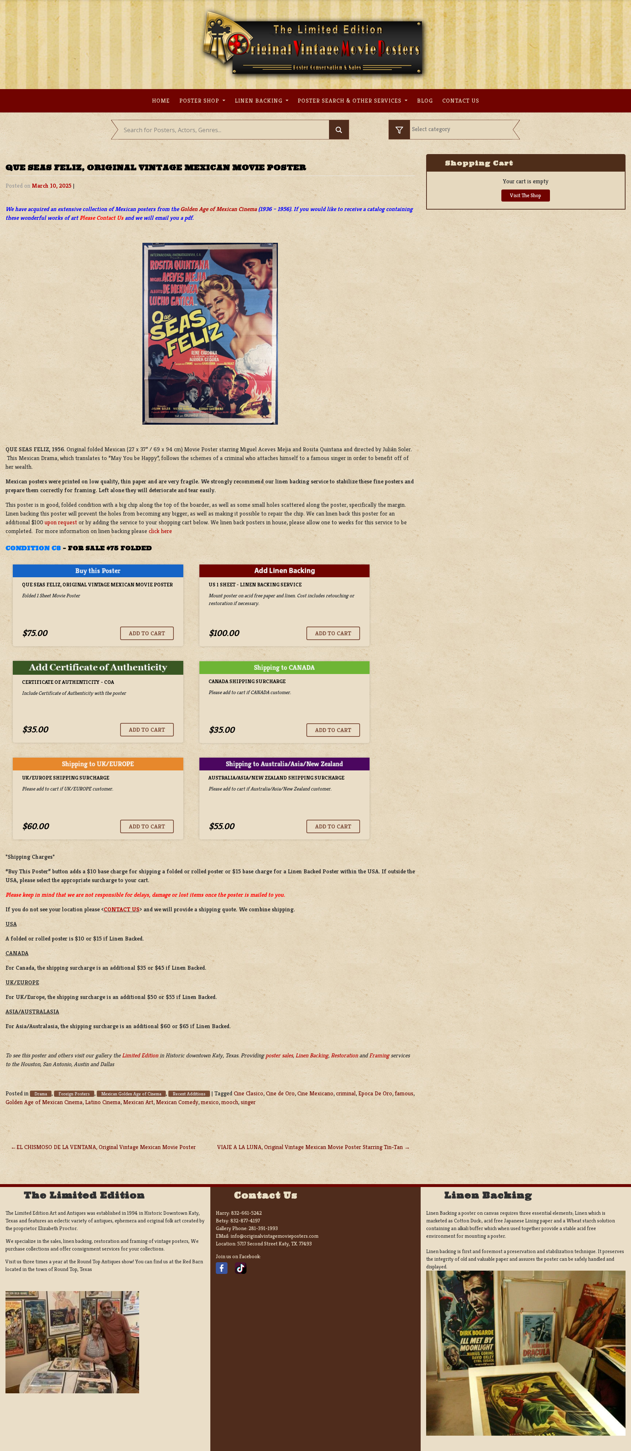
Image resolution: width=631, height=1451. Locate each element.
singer (248, 1102)
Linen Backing (259, 100)
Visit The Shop (525, 195)
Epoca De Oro (375, 1093)
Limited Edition (140, 1055)
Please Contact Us (101, 218)
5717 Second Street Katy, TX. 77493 (274, 1243)
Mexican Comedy (177, 1102)
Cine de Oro (280, 1093)
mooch (229, 1102)
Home (161, 100)
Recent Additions (189, 1094)
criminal (346, 1093)
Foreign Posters (74, 1094)
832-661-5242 (246, 1213)
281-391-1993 (263, 1228)
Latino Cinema (103, 1102)
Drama (40, 1094)
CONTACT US (121, 909)
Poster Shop (200, 100)
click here (160, 531)
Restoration (344, 1055)
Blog (425, 100)
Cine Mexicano (315, 1093)
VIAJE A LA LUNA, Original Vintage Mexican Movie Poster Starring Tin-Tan (310, 1147)
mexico (210, 1102)
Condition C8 (33, 548)
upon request (61, 522)
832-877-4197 (245, 1220)
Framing (379, 1055)
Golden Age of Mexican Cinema (218, 209)
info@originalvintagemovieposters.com (274, 1236)
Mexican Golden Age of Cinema (131, 1094)
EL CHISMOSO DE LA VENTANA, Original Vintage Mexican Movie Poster (106, 1147)
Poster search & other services (350, 100)
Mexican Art (138, 1102)
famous (404, 1093)
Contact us (460, 100)
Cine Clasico (248, 1093)
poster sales (279, 1055)
